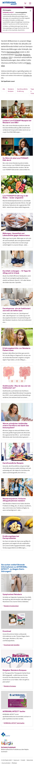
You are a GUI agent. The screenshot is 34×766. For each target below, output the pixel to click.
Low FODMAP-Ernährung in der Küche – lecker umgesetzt (15, 197)
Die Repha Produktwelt (8, 747)
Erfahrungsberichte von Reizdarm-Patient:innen (17, 349)
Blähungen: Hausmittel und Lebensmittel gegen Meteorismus (16, 234)
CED (10, 57)
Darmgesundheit (13, 52)
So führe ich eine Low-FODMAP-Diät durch (16, 159)
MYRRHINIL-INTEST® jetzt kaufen (14, 723)
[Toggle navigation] (30, 3)
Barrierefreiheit (6, 763)
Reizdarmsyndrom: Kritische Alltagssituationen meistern (14, 499)
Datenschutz (30, 760)
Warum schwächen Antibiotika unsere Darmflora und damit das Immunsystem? (16, 425)
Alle (4, 89)
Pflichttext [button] (14, 763)
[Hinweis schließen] (30, 10)
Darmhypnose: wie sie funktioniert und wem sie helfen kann (17, 309)
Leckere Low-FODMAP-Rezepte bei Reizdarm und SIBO (17, 121)
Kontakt (23, 760)
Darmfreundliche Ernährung (22, 90)
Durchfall (18, 54)
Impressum (16, 760)
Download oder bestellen (11, 645)
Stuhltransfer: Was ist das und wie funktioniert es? (16, 387)
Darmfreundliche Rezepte (13, 463)
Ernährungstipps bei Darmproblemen (11, 537)
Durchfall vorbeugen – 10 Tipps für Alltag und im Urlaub (17, 272)
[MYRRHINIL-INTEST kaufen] (25, 3)
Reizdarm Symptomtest (11, 606)
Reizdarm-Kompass (11, 90)
